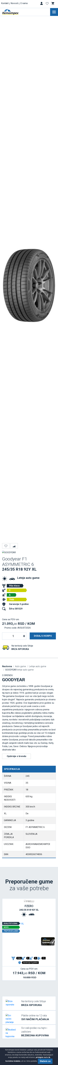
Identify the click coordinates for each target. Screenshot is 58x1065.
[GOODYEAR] (9, 552)
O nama (24, 3)
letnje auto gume (19, 669)
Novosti (14, 3)
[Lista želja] (47, 4)
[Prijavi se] (42, 4)
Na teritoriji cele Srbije (33, 1003)
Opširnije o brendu (16, 756)
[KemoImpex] (14, 12)
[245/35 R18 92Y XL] (29, 938)
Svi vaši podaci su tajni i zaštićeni (35, 1031)
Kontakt (5, 3)
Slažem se (45, 1061)
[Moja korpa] (53, 3)
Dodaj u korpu (43, 636)
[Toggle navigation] (54, 12)
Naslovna (7, 666)
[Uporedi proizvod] (14, 545)
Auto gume (20, 666)
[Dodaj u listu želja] (6, 545)
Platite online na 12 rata (35, 1017)
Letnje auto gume (28, 578)
